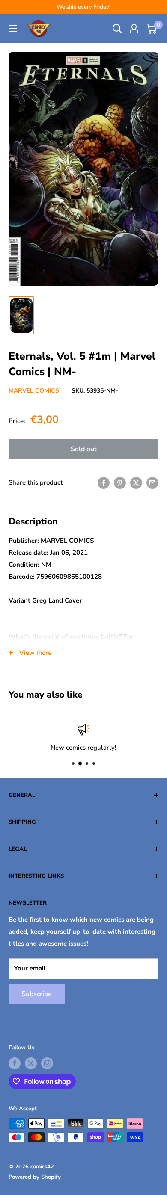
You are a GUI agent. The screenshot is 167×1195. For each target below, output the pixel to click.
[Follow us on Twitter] (31, 1063)
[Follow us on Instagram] (47, 1063)
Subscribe (36, 994)
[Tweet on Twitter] (136, 482)
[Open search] (117, 28)
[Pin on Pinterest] (120, 482)
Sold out (84, 449)
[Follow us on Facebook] (15, 1063)
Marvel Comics (34, 391)
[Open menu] (13, 28)
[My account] (134, 28)
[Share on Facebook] (104, 482)
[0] (151, 29)
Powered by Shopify (35, 1177)
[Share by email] (152, 482)
